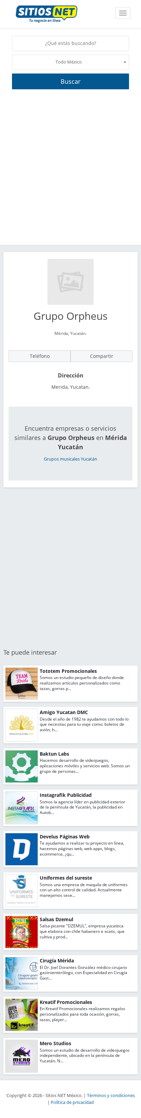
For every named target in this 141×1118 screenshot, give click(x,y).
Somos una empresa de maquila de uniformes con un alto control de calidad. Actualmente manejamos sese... (84, 890)
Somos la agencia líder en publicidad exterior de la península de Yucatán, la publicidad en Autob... (82, 807)
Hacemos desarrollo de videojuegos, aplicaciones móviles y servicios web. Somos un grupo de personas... (85, 765)
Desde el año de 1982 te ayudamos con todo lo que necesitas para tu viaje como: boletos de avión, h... (84, 724)
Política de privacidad (72, 1102)
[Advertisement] (70, 170)
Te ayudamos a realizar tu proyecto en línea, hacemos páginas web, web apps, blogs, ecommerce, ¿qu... (82, 848)
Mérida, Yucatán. (70, 333)
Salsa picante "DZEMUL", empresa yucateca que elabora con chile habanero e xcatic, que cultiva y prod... (82, 931)
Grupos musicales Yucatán (70, 459)
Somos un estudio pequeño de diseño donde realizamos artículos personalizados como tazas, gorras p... (82, 683)
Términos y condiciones (111, 1095)
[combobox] (70, 62)
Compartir (101, 356)
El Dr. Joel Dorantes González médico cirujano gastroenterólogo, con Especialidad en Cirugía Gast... (83, 972)
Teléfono (40, 356)
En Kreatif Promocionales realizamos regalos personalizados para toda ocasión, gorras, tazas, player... (82, 1014)
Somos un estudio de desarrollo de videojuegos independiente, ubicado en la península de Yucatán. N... (85, 1055)
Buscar (70, 81)
